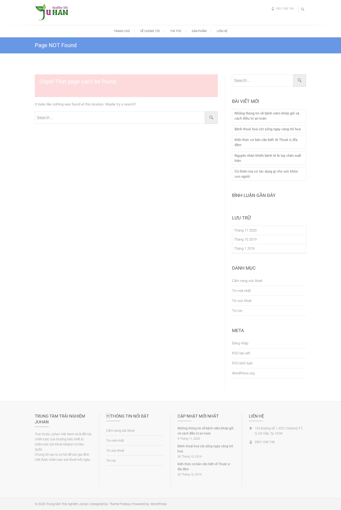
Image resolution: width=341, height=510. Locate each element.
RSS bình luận (242, 363)
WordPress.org (243, 373)
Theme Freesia (119, 504)
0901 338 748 (284, 8)
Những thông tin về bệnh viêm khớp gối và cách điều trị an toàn (267, 116)
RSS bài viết (241, 353)
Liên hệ (222, 31)
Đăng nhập (240, 343)
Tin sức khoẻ (241, 301)
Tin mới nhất (241, 291)
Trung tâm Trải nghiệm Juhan (67, 504)
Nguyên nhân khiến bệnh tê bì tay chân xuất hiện (268, 158)
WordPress (159, 504)
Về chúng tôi (150, 31)
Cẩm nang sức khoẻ (247, 281)
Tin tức (175, 31)
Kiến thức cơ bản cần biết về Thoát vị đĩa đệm (266, 142)
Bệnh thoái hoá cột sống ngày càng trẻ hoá (268, 129)
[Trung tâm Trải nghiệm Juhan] (53, 11)
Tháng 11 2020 (245, 230)
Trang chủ (122, 31)
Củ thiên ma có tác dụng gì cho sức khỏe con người (266, 174)
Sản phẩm (199, 31)
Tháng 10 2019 (245, 239)
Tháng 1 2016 (244, 248)
